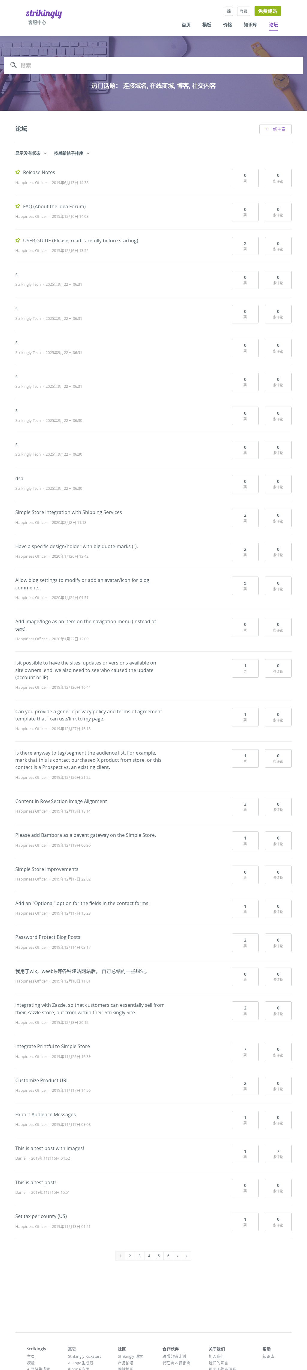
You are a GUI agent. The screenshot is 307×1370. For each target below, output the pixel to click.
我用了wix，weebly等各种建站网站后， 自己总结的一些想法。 (82, 971)
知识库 (250, 25)
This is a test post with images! (49, 1148)
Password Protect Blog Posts (47, 937)
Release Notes (39, 172)
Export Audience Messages (45, 1114)
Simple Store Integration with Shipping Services (68, 512)
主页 (31, 1356)
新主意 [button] (278, 129)
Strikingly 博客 (130, 1356)
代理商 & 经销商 (176, 1363)
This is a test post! (35, 1182)
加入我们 (216, 1356)
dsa (19, 478)
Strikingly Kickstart (84, 1356)
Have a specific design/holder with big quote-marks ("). (76, 546)
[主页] (44, 13)
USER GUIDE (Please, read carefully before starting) (80, 240)
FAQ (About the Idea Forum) (54, 206)
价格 (227, 25)
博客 (183, 86)
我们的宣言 (218, 1363)
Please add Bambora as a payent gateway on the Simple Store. (85, 835)
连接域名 (135, 86)
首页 (186, 25)
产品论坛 (125, 1363)
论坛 (273, 25)
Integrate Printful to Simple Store (52, 1046)
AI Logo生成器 (80, 1363)
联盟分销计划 (174, 1356)
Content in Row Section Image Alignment (61, 801)
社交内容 (204, 86)
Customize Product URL (42, 1080)
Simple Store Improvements (47, 869)
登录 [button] (244, 11)
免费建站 (267, 11)
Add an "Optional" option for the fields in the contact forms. (82, 903)
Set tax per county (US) (41, 1216)
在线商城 (162, 86)
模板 (206, 25)
